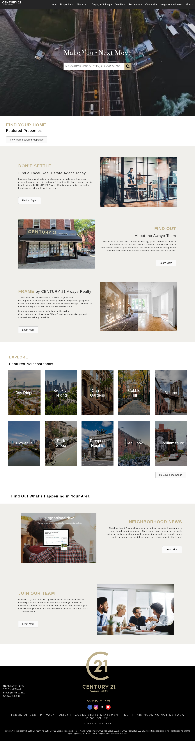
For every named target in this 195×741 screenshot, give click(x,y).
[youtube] (108, 707)
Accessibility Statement (97, 715)
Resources (136, 6)
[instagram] (96, 707)
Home (54, 4)
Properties (67, 6)
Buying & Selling (102, 6)
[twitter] (102, 707)
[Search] (127, 66)
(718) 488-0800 (11, 696)
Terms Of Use (24, 715)
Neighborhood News (171, 4)
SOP (127, 715)
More (190, 6)
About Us (83, 6)
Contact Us (151, 4)
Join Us (121, 6)
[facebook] (89, 707)
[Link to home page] (13, 4)
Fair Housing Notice (154, 715)
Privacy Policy (54, 715)
